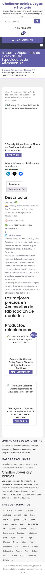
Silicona (14, 555)
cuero (22, 524)
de (4, 528)
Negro (15, 542)
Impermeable (8, 533)
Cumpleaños (33, 524)
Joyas (5, 537)
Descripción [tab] (14, 184)
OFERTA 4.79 (13, 155)
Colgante (15, 519)
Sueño (22, 555)
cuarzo (14, 524)
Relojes (35, 551)
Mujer (30, 537)
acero (9, 510)
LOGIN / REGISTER (22, 28)
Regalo (19, 551)
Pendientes (7, 546)
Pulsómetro (8, 551)
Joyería (13, 537)
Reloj (27, 551)
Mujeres (6, 542)
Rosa (5, 555)
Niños (24, 542)
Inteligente (33, 533)
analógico (7, 515)
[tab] (41, 46)
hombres (32, 528)
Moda (22, 537)
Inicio (7, 92)
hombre (23, 528)
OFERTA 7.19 (21, 421)
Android (17, 515)
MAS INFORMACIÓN (20, 372)
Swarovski (32, 555)
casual (5, 519)
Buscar (37, 21)
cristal (5, 524)
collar (24, 519)
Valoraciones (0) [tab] (16, 189)
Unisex (6, 560)
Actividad (18, 510)
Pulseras (35, 546)
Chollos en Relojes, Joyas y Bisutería (22, 6)
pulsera (26, 546)
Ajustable (29, 510)
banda (32, 515)
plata (18, 546)
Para (31, 542)
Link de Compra (14, 235)
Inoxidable (21, 533)
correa (32, 519)
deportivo (12, 528)
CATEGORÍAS (25, 40)
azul (25, 515)
